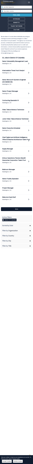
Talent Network (16, 26)
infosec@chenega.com (7, 53)
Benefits (16, 22)
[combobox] (16, 7)
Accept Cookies (7, 461)
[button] (16, 225)
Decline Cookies (18, 461)
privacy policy (16, 459)
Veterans (16, 19)
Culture (16, 29)
